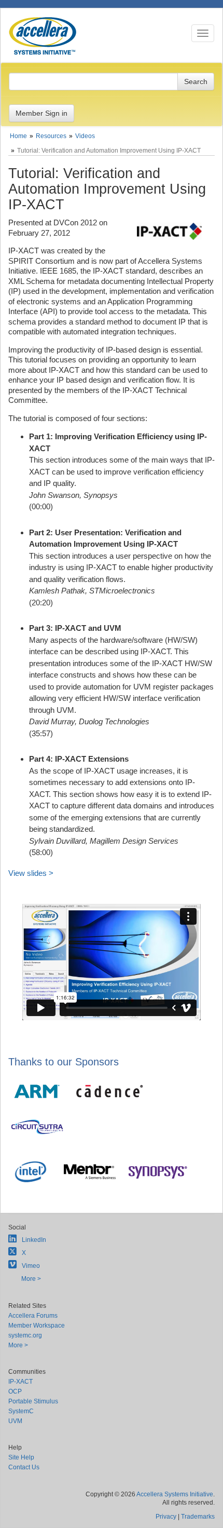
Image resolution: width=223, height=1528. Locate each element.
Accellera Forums (33, 1316)
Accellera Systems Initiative (174, 1494)
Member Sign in (41, 113)
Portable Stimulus (33, 1401)
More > (31, 1278)
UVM (15, 1421)
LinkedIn (34, 1239)
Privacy (166, 1516)
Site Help (21, 1457)
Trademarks (198, 1516)
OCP (15, 1391)
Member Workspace (36, 1325)
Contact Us (23, 1467)
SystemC (21, 1411)
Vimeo (31, 1265)
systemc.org (25, 1335)
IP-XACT (20, 1381)
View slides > (30, 873)
